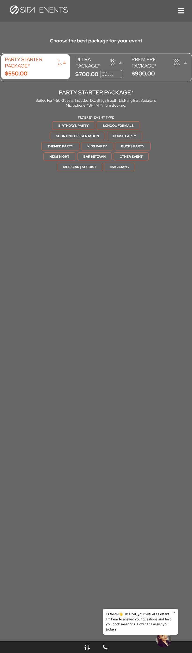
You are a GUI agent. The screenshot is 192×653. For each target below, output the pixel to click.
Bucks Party (132, 146)
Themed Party (60, 146)
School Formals (118, 126)
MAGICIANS (119, 167)
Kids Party (97, 146)
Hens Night (59, 156)
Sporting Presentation (77, 136)
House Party (124, 136)
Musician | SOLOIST (79, 167)
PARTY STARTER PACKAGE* (96, 92)
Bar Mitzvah (94, 156)
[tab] (35, 66)
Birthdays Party (73, 126)
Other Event (131, 156)
